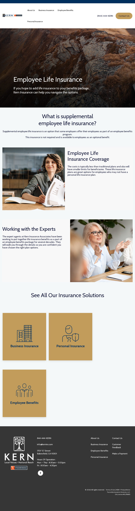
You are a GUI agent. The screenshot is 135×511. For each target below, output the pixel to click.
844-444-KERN (44, 438)
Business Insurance (99, 444)
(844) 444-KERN (105, 15)
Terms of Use (110, 490)
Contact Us (117, 438)
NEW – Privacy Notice (123, 490)
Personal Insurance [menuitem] (35, 21)
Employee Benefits (99, 450)
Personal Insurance (99, 457)
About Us (95, 438)
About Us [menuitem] (31, 10)
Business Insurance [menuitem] (46, 10)
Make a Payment (119, 453)
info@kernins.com (45, 444)
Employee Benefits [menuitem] (65, 10)
